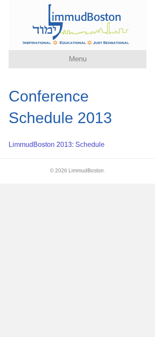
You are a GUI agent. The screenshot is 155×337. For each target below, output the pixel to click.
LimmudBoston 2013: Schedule (57, 144)
